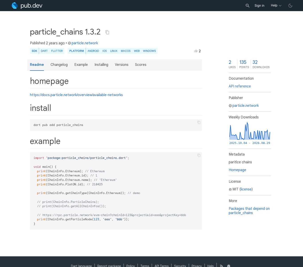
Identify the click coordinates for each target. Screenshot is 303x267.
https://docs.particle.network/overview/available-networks (76, 95)
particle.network (85, 43)
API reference (240, 86)
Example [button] (81, 65)
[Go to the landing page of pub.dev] (26, 5)
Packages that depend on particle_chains (249, 210)
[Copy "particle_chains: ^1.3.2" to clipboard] (107, 32)
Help (274, 5)
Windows (149, 51)
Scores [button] (140, 65)
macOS (125, 51)
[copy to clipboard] (199, 122)
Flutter (57, 51)
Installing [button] (101, 65)
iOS (104, 51)
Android (93, 51)
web (137, 51)
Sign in (259, 6)
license (246, 189)
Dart (44, 51)
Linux (113, 51)
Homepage (237, 170)
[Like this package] (196, 51)
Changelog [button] (59, 65)
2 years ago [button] (55, 43)
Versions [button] (121, 65)
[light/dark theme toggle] (290, 5)
